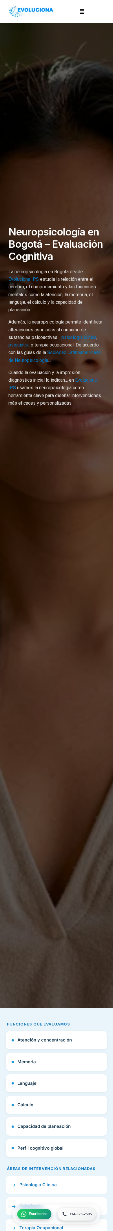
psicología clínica (78, 337)
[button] (82, 11)
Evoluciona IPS (23, 279)
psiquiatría (19, 345)
